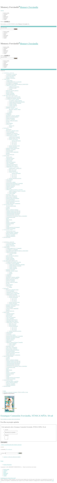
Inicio (4, 391)
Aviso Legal (13, 478)
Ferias (4, 15)
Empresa (5, 18)
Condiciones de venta (5, 478)
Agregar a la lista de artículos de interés (12, 457)
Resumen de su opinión (9, 432)
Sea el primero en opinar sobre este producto (10, 419)
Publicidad (5, 16)
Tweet (2, 461)
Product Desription (7, 464)
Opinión (6, 435)
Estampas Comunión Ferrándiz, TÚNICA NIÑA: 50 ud (15, 392)
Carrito (4, 19)
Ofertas (2, 10)
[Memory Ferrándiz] (28, 7)
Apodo (6, 429)
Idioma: (2, 21)
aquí (53, 480)
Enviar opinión (4, 442)
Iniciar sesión (6, 13)
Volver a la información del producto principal (11, 444)
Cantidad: (3, 453)
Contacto (5, 14)
